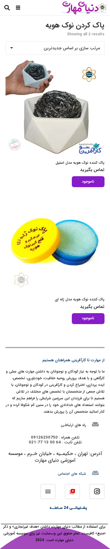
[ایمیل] (48, 491)
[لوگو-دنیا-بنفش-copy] (84, 8)
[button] (18, 7)
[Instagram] (97, 491)
